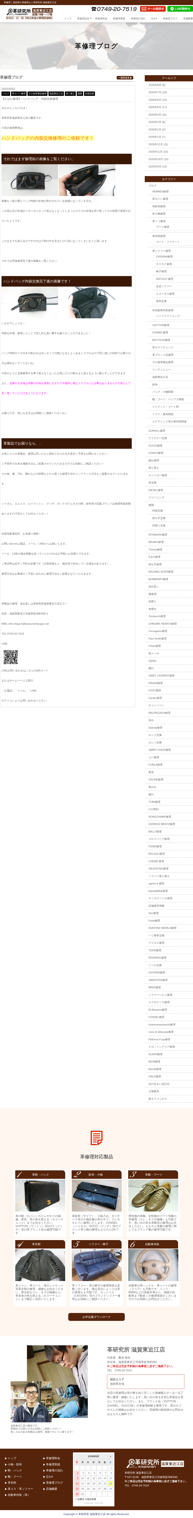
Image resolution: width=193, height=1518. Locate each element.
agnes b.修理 (156, 883)
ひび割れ (154, 809)
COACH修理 (156, 452)
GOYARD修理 (157, 972)
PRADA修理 (156, 683)
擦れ (151, 668)
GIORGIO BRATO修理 (162, 824)
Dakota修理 (155, 727)
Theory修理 (155, 549)
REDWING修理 (157, 957)
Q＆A (154, 18)
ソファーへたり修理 (160, 994)
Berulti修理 (155, 1069)
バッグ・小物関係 (162, 391)
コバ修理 (154, 757)
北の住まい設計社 (159, 1083)
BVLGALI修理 (157, 853)
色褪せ (152, 608)
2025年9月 (155, 166)
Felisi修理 (154, 920)
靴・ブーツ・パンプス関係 (168, 399)
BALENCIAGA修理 (159, 712)
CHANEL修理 (160, 332)
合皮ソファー (164, 286)
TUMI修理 (154, 801)
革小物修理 (158, 213)
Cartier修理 (155, 697)
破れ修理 (154, 460)
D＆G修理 (154, 556)
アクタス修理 (156, 942)
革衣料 (12, 1482)
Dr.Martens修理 (158, 1009)
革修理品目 (83, 18)
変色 (151, 772)
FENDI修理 (155, 846)
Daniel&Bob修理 (158, 890)
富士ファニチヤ (158, 1098)
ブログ (5, 93)
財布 (155, 384)
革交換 (152, 482)
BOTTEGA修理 (161, 339)
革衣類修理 (158, 236)
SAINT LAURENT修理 (162, 675)
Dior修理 (154, 913)
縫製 (80, 93)
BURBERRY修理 (158, 579)
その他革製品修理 (37, 93)
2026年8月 (155, 84)
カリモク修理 (164, 264)
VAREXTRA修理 (158, 979)
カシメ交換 (155, 742)
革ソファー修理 (161, 250)
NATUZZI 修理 (164, 278)
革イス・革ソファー (20, 1488)
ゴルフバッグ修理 (159, 838)
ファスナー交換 (158, 438)
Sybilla (152, 660)
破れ (151, 794)
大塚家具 (154, 1091)
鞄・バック (15, 1470)
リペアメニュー (161, 369)
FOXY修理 (155, 690)
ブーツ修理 (162, 226)
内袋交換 (89, 93)
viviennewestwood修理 (162, 1024)
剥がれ (152, 787)
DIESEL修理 (156, 490)
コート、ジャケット (168, 241)
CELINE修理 (156, 779)
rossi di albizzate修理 (161, 1031)
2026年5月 (155, 107)
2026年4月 (155, 114)
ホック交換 (155, 734)
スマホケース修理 (159, 1002)
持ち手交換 (158, 518)
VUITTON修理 (160, 325)
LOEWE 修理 (156, 861)
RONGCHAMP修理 (160, 816)
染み (151, 720)
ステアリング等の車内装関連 (169, 421)
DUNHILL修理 (157, 430)
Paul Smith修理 (158, 638)
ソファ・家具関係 (162, 414)
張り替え (70, 93)
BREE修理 (155, 987)
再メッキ (154, 653)
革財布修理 (158, 206)
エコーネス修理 (165, 293)
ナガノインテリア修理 (162, 1046)
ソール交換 (155, 965)
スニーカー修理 (158, 475)
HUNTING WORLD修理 (162, 927)
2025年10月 (156, 159)
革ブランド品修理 (162, 354)
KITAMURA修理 (158, 534)
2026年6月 (155, 99)
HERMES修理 (160, 191)
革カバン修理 (19, 93)
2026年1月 (155, 136)
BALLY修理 (155, 831)
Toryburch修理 (157, 616)
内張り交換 (158, 525)
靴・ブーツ (15, 1476)
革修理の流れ (138, 18)
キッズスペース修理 (160, 898)
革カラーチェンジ (162, 347)
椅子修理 (161, 271)
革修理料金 (101, 18)
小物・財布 (15, 1464)
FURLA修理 (155, 764)
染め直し (154, 586)
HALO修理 (155, 1076)
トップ (67, 18)
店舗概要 (188, 18)
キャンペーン (156, 705)
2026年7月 (155, 92)
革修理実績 (119, 18)
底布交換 (161, 301)
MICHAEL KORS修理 (161, 571)
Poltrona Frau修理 (159, 1039)
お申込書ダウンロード (96, 1316)
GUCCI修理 (155, 445)
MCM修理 (154, 1061)
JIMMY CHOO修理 (160, 749)
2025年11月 (155, 151)
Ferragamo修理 (158, 631)
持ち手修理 (155, 564)
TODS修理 (155, 950)
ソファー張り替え (159, 876)
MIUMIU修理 (156, 541)
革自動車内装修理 (162, 310)
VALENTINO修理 (158, 868)
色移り (152, 601)
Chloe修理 (155, 645)
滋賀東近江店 (56, 93)
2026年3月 (155, 121)
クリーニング (156, 497)
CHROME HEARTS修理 (163, 623)
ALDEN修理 (155, 1054)
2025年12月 (156, 144)
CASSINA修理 (164, 256)
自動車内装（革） (19, 1494)
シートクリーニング (168, 315)
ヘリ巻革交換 (156, 935)
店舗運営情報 (156, 905)
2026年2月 (155, 129)
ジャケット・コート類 (165, 406)
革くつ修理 (158, 221)
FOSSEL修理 (156, 1017)
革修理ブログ (170, 18)
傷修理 (152, 594)
